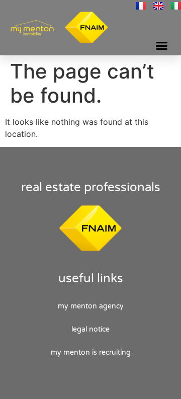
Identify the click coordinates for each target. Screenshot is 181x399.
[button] (161, 45)
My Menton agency (91, 306)
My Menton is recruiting (91, 352)
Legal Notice (90, 329)
